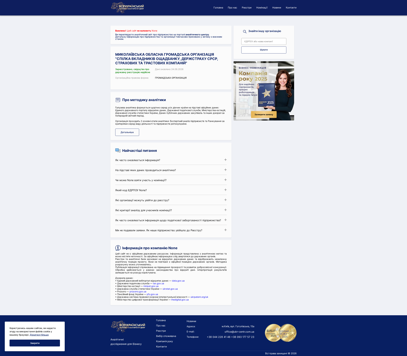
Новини (276, 7)
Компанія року (164, 341)
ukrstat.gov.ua (170, 288)
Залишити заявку (264, 114)
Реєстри (247, 7)
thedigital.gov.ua (180, 299)
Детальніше (127, 132)
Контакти (291, 7)
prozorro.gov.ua (138, 291)
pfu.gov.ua (152, 294)
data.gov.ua (178, 280)
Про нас (232, 7)
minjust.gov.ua (151, 286)
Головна (218, 7)
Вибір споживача (166, 336)
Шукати (264, 50)
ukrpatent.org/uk (199, 297)
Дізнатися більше (39, 334)
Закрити (34, 343)
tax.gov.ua (158, 283)
